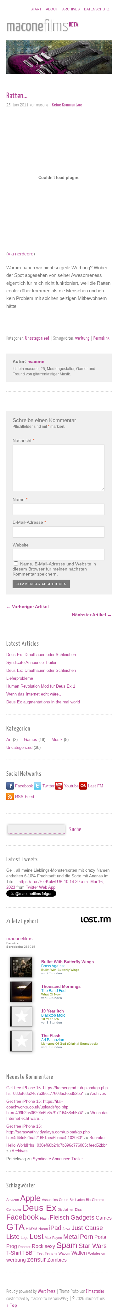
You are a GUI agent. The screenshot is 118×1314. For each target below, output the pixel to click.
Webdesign (96, 1253)
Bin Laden (77, 1200)
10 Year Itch (52, 1011)
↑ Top (11, 1305)
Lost (36, 1236)
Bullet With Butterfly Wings (67, 961)
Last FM (95, 786)
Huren (43, 1229)
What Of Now (50, 994)
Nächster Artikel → (92, 614)
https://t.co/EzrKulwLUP (41, 881)
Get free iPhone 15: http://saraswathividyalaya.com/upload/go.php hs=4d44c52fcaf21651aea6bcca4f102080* (48, 1132)
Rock (37, 1246)
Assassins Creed (55, 1200)
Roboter (24, 1247)
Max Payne (53, 1237)
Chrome (98, 1200)
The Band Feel (53, 991)
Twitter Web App (40, 887)
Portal (101, 1237)
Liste (13, 1236)
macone (35, 361)
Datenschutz (97, 9)
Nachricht (23, 440)
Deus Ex (39, 1208)
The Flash (50, 1035)
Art (9, 739)
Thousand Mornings (61, 986)
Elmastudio (95, 1291)
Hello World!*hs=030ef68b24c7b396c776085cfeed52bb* (56, 1145)
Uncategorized (37, 338)
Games (30, 739)
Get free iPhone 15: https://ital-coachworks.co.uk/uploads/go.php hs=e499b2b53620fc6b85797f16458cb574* (44, 1107)
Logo (24, 1237)
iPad (55, 1227)
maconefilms (19, 938)
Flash (44, 1218)
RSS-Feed (24, 796)
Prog (11, 1246)
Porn (86, 1236)
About (52, 9)
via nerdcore (20, 253)
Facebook (24, 786)
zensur (36, 1259)
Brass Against (53, 966)
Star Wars (93, 1245)
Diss (78, 1209)
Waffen (79, 1253)
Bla (88, 1200)
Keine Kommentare (67, 104)
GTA (15, 1226)
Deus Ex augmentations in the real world (43, 702)
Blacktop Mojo (53, 1015)
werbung (82, 338)
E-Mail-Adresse (29, 522)
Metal (71, 1236)
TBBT (29, 1253)
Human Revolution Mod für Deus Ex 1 (40, 686)
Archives (71, 9)
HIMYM (31, 1229)
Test (40, 1253)
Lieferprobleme (19, 678)
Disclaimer (66, 1209)
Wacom (64, 1253)
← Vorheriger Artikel (27, 606)
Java (66, 1229)
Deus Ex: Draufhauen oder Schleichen (41, 654)
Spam (66, 1245)
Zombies (57, 1260)
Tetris (49, 1253)
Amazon (12, 1200)
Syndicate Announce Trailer (31, 662)
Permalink (101, 338)
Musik (57, 739)
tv (55, 1253)
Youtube (71, 786)
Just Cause (87, 1227)
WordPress (47, 1291)
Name (20, 499)
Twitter (48, 786)
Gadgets (82, 1217)
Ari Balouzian (52, 1040)
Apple (30, 1198)
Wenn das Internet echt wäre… (34, 694)
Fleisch (59, 1217)
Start (36, 9)
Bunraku (96, 1137)
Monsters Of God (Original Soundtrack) (69, 1043)
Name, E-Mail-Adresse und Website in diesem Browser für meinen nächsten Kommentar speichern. (54, 568)
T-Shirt (13, 1253)
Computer (13, 1209)
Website (21, 544)
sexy (50, 1246)
